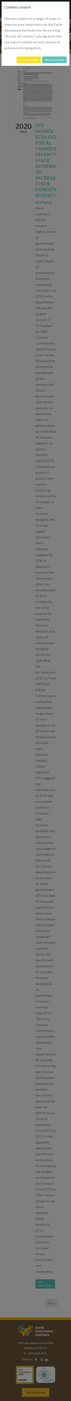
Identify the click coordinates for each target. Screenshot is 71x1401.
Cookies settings (29, 59)
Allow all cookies (54, 59)
